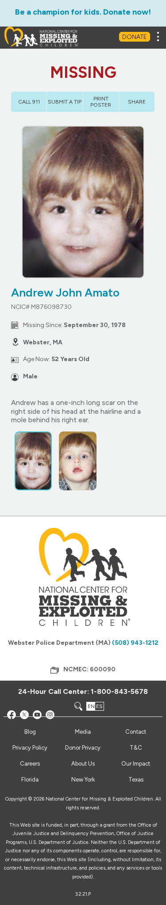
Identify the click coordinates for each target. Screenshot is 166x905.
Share (137, 102)
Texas (135, 779)
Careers (30, 763)
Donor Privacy (82, 747)
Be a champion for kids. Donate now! (83, 12)
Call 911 (29, 102)
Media (83, 731)
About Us (83, 763)
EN (91, 706)
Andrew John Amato (65, 292)
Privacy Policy (29, 747)
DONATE (134, 37)
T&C (136, 747)
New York (83, 779)
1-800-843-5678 (119, 691)
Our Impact (135, 763)
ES (99, 706)
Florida (30, 779)
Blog (30, 731)
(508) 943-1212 (135, 643)
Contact (135, 731)
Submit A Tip (64, 102)
